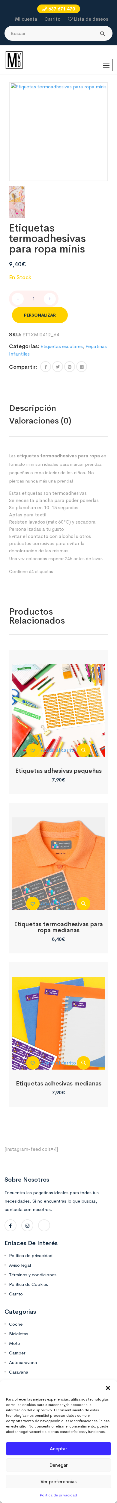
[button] (108, 1388)
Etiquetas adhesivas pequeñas (58, 771)
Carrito (52, 19)
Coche (15, 1324)
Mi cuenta (26, 19)
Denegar (59, 1465)
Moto (14, 1343)
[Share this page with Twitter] (57, 366)
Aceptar (58, 1448)
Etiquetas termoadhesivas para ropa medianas (58, 927)
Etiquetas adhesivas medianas (58, 1083)
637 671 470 (61, 9)
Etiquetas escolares (61, 346)
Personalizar (40, 315)
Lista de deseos (91, 19)
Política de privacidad (58, 1495)
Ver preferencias (58, 1481)
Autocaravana (23, 1362)
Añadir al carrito (58, 750)
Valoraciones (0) (40, 420)
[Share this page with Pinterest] (69, 366)
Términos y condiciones (32, 1274)
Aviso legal (20, 1265)
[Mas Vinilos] (14, 60)
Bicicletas (18, 1333)
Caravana (18, 1372)
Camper (17, 1353)
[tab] (45, 408)
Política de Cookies (28, 1284)
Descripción (32, 408)
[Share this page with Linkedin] (81, 366)
